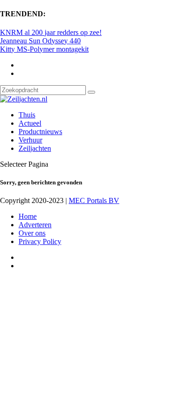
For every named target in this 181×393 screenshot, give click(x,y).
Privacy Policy (40, 241)
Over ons (32, 233)
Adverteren (35, 225)
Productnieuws (40, 132)
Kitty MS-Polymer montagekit (44, 49)
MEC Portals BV (94, 200)
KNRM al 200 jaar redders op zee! (51, 32)
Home (28, 216)
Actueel (30, 123)
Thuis (27, 115)
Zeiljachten (35, 148)
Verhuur (30, 140)
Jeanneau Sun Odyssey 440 (40, 41)
